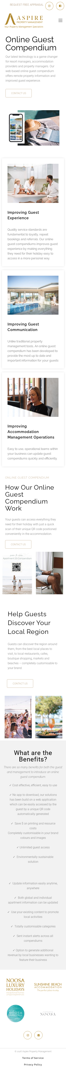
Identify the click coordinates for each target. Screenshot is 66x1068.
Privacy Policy (33, 1064)
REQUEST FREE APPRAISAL (26, 4)
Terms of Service (33, 1058)
